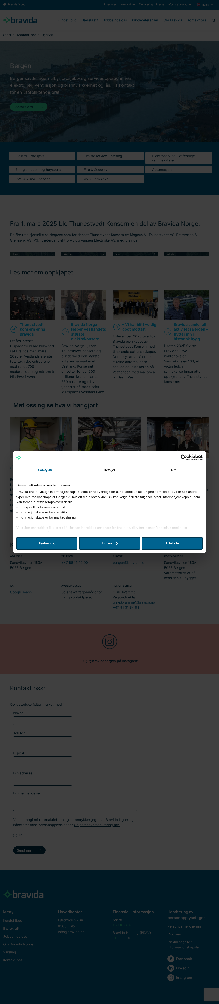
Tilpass (107, 543)
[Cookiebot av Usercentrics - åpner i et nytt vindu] (184, 457)
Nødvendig (47, 543)
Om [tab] (173, 470)
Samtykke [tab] (45, 470)
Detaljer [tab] (109, 470)
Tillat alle (172, 543)
